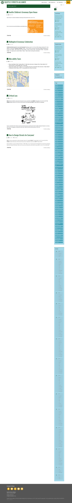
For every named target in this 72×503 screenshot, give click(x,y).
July (59, 268)
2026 (59, 251)
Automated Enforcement (59, 127)
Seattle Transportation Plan (59, 165)
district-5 (57, 136)
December (60, 273)
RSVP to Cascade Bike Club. (24, 68)
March (60, 255)
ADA (56, 132)
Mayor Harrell (57, 207)
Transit (57, 130)
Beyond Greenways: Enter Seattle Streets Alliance (58, 25)
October (60, 287)
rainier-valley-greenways (59, 209)
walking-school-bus (58, 117)
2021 (59, 317)
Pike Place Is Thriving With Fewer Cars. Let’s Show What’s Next (58, 17)
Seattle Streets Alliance (15, 2)
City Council (57, 184)
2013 (59, 467)
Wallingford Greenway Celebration (21, 41)
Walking (57, 152)
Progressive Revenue (58, 235)
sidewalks (57, 231)
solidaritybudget (58, 157)
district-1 (57, 159)
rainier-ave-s (57, 191)
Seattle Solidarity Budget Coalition (59, 168)
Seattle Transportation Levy (59, 123)
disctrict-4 (57, 143)
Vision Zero (57, 205)
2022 (59, 303)
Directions (29, 102)
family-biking (57, 240)
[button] (65, 2)
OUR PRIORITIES (52, 2)
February (60, 262)
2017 (59, 393)
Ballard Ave (57, 216)
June (59, 267)
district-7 (57, 94)
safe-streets (57, 119)
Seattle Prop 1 (57, 186)
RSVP (41, 141)
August (60, 285)
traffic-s (57, 202)
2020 (59, 338)
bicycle (57, 113)
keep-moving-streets (58, 218)
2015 (59, 427)
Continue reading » (46, 35)
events (57, 200)
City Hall (57, 177)
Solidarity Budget (58, 110)
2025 (59, 259)
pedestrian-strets (58, 238)
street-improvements (58, 99)
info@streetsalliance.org (11, 495)
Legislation (57, 242)
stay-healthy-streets (58, 189)
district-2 (57, 90)
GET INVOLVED (60, 2)
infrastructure (57, 221)
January (60, 253)
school (57, 175)
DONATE (68, 2)
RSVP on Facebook (40, 102)
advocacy (57, 139)
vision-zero (57, 92)
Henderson (57, 193)
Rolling (57, 148)
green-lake (57, 173)
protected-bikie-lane (58, 150)
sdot (56, 101)
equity (56, 228)
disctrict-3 (57, 115)
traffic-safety (57, 108)
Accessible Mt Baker (58, 226)
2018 (59, 375)
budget (57, 85)
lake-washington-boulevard (58, 224)
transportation (58, 198)
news (56, 88)
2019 (59, 358)
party (56, 182)
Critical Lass (13, 95)
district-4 (57, 106)
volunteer (57, 211)
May (59, 265)
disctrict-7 (57, 155)
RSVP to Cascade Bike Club (17, 65)
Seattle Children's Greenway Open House (23, 12)
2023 (59, 292)
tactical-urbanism (58, 125)
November (60, 288)
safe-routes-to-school (58, 97)
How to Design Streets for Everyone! (21, 135)
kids (56, 146)
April (59, 256)
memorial (57, 134)
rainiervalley (15, 137)
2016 (59, 409)
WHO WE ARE (44, 2)
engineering (57, 214)
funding (57, 141)
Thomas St (57, 180)
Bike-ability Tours (15, 58)
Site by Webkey (10, 499)
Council (57, 233)
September (60, 270)
